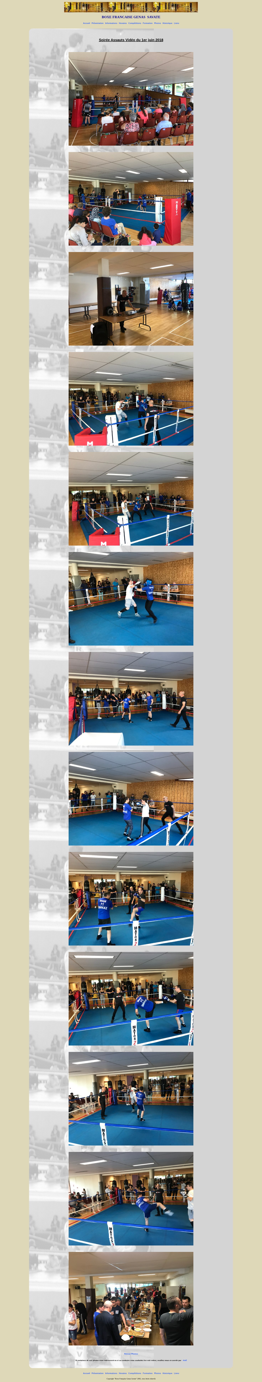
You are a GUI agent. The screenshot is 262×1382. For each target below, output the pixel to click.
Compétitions (134, 23)
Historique (167, 23)
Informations (111, 23)
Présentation (98, 23)
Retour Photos (131, 1354)
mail (185, 1360)
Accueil (86, 23)
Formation (148, 23)
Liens (176, 23)
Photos (157, 23)
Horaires (123, 23)
